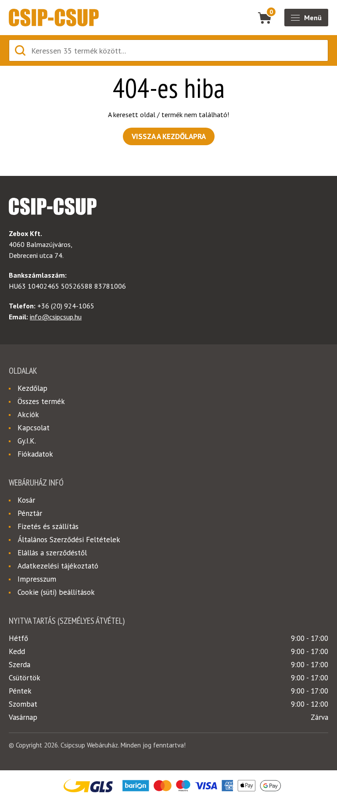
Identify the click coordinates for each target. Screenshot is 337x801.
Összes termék (41, 401)
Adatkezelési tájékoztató (58, 566)
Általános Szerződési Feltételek (69, 539)
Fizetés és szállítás (48, 526)
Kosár (26, 500)
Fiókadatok (35, 454)
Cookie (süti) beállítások (56, 592)
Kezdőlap (32, 388)
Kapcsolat (34, 428)
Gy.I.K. (27, 441)
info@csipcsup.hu (56, 316)
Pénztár (30, 513)
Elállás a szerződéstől (52, 553)
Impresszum (37, 579)
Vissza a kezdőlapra (169, 136)
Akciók (28, 414)
